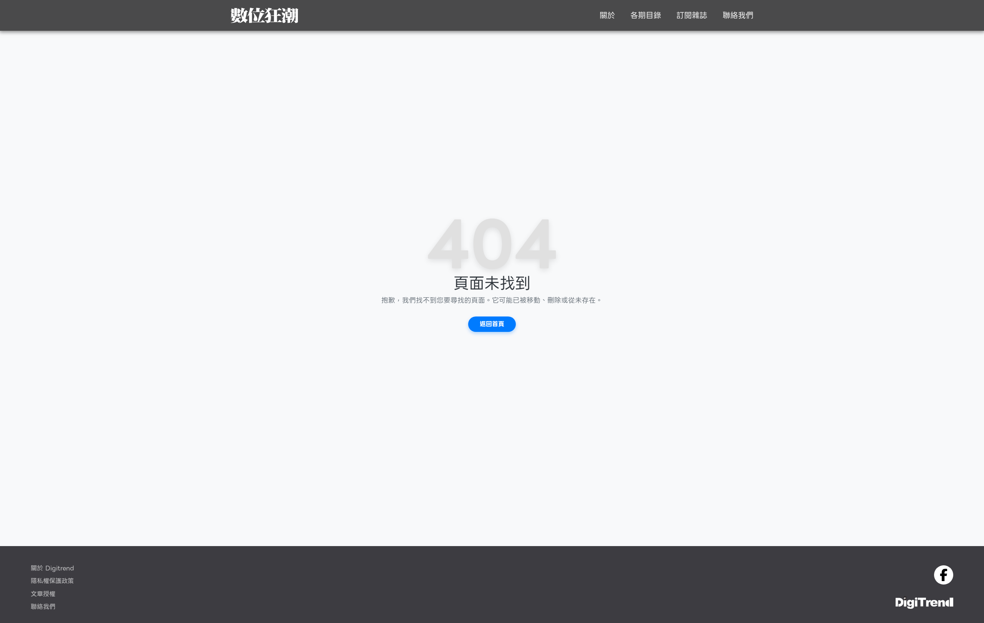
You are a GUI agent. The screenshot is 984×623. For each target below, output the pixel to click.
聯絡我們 (738, 15)
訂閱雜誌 (691, 15)
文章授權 (43, 594)
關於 (607, 15)
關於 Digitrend (52, 568)
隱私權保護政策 (52, 581)
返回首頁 (492, 324)
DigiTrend (264, 15)
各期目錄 (645, 15)
